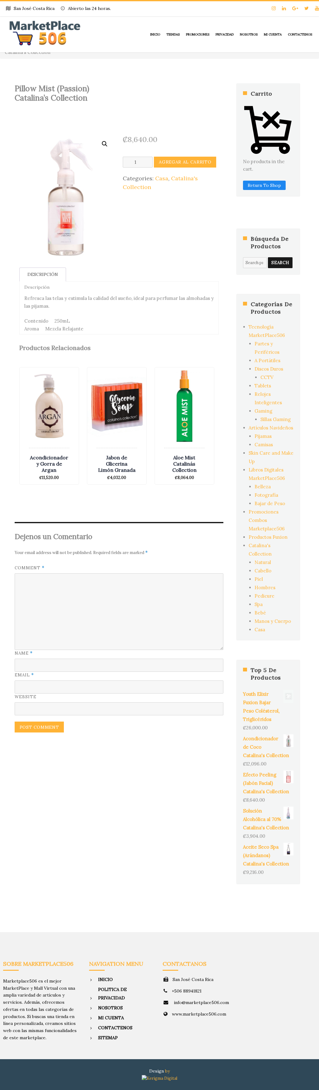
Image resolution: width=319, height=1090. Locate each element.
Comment (30, 568)
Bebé (260, 613)
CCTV (267, 377)
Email (24, 675)
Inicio (155, 34)
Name (24, 653)
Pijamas (263, 436)
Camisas (264, 445)
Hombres (265, 587)
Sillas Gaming (275, 419)
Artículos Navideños (271, 428)
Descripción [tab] (42, 274)
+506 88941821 (187, 991)
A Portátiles (267, 360)
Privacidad (225, 34)
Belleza (263, 487)
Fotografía (266, 495)
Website (25, 696)
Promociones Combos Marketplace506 (267, 520)
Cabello (263, 571)
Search (280, 262)
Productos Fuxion (268, 537)
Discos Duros (269, 369)
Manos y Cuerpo (273, 621)
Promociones (197, 34)
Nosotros (249, 34)
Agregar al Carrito (185, 162)
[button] (104, 143)
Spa (259, 604)
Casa (161, 178)
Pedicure (264, 596)
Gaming (263, 411)
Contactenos (300, 34)
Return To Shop (264, 185)
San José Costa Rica (193, 979)
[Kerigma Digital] (159, 1078)
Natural (263, 562)
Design (156, 1071)
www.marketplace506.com (199, 1014)
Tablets (263, 386)
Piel (259, 579)
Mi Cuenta (273, 34)
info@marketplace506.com (201, 1002)
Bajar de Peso (270, 503)
